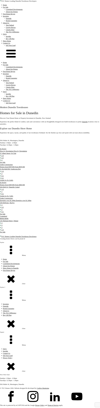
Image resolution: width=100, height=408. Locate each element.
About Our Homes (12, 12)
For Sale (5, 7)
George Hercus (11, 27)
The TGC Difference (12, 32)
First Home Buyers (9, 14)
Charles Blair (10, 30)
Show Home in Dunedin (11, 268)
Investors (6, 16)
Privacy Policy (7, 358)
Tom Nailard (10, 25)
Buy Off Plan (10, 39)
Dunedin (8, 18)
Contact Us (6, 43)
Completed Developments (14, 9)
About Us (6, 23)
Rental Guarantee (11, 21)
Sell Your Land (11, 45)
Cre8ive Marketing (43, 388)
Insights (8, 36)
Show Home (7, 41)
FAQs (5, 34)
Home (5, 5)
